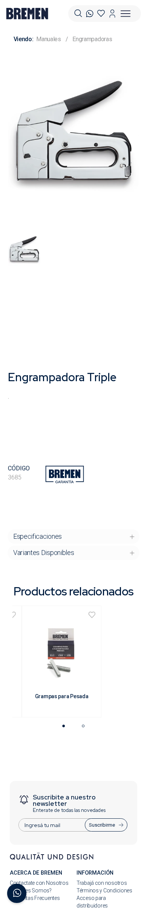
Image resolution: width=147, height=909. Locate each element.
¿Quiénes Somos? (31, 890)
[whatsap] (89, 13)
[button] (78, 13)
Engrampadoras (92, 39)
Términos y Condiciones (104, 890)
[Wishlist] (101, 13)
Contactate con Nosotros (39, 883)
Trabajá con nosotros (102, 883)
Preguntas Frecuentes (35, 898)
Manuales (48, 39)
